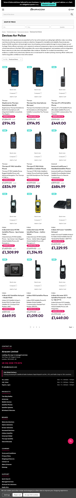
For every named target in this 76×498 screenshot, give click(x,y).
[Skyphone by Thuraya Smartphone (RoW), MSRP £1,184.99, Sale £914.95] (13, 77)
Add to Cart (13, 96)
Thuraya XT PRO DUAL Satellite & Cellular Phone (36, 167)
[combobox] (38, 14)
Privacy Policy (6, 456)
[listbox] (15, 59)
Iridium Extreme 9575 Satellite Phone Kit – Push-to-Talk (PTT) (61, 297)
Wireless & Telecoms (8, 410)
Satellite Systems (7, 407)
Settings (7, 495)
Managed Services (7, 482)
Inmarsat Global (7, 436)
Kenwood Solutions (8, 430)
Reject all (17, 495)
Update (62, 27)
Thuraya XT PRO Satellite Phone (11, 167)
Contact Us (5, 462)
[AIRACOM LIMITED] (37, 9)
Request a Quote (48, 4)
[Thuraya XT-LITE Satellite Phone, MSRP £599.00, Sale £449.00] (63, 77)
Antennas (5, 399)
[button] (71, 441)
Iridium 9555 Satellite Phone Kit (37, 296)
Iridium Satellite (7, 433)
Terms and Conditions (9, 453)
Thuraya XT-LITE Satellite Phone (61, 104)
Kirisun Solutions (7, 428)
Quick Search (6, 479)
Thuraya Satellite (7, 439)
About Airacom (7, 464)
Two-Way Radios (7, 396)
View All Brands (7, 442)
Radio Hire (5, 487)
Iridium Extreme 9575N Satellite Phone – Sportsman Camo (13, 232)
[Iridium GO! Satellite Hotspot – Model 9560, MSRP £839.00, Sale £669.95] (13, 270)
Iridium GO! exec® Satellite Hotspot (61, 231)
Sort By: (5, 59)
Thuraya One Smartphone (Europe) (36, 104)
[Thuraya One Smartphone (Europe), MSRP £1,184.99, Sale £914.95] (38, 77)
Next (70, 327)
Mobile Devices (6, 402)
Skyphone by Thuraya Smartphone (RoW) (10, 104)
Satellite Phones (7, 405)
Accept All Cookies (31, 495)
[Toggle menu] (3, 9)
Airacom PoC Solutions (9, 484)
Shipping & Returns (8, 459)
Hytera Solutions (7, 425)
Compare (13, 93)
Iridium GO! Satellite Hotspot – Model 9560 (13, 296)
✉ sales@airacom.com (9, 367)
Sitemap (4, 467)
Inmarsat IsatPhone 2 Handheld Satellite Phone (61, 167)
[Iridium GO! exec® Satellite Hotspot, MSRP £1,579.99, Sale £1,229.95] (63, 204)
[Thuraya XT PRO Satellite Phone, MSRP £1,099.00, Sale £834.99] (13, 140)
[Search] (72, 14)
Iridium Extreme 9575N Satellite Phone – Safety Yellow (36, 232)
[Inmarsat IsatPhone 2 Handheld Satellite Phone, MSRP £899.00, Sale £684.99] (63, 140)
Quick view (13, 89)
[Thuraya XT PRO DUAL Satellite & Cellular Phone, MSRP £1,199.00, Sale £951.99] (38, 140)
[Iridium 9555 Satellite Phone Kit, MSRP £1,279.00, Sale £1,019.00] (38, 270)
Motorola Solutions (8, 422)
